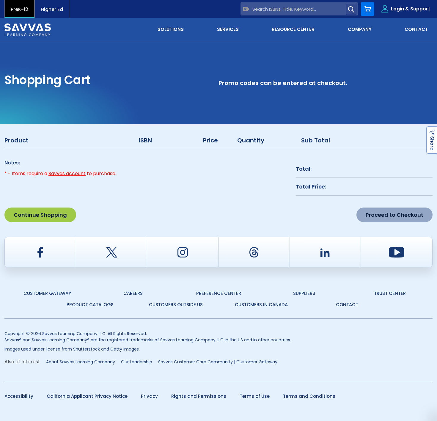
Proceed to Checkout (394, 215)
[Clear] (246, 9)
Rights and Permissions (198, 396)
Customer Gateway (47, 293)
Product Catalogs (90, 304)
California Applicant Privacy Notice (87, 396)
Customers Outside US (176, 304)
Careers (133, 293)
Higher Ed (52, 9)
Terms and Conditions (309, 396)
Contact (347, 304)
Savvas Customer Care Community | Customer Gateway (217, 362)
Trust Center (390, 293)
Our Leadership (136, 362)
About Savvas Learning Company (80, 362)
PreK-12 (19, 9)
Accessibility (18, 396)
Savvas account (67, 173)
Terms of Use (255, 396)
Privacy (149, 396)
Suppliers (304, 293)
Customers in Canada (261, 304)
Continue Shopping (40, 215)
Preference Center (218, 293)
